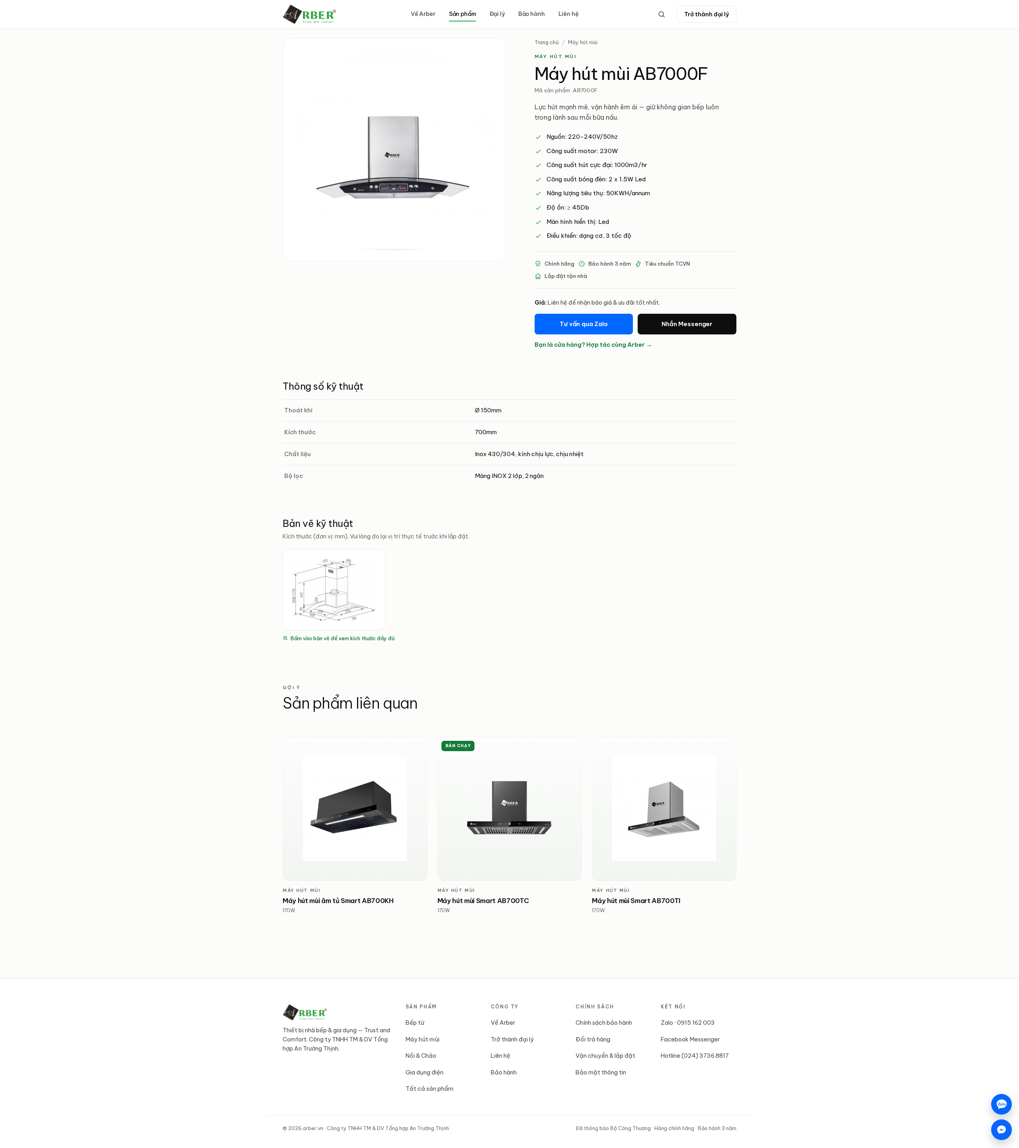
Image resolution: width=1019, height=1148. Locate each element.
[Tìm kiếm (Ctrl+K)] (662, 14)
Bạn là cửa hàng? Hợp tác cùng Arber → (593, 344)
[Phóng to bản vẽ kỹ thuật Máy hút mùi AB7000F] (334, 589)
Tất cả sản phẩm (429, 1088)
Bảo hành (531, 13)
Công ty (505, 1007)
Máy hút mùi (582, 42)
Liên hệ (568, 13)
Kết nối (673, 1007)
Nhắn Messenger (687, 324)
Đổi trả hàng (593, 1039)
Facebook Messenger (690, 1039)
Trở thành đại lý (706, 14)
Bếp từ (415, 1022)
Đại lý (497, 13)
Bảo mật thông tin (601, 1072)
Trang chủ (547, 42)
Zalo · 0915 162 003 (688, 1022)
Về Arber (423, 13)
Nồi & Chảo (421, 1055)
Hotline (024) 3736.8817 (695, 1055)
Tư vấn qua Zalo (584, 324)
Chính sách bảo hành (604, 1022)
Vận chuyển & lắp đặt (605, 1055)
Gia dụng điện (424, 1072)
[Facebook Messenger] (1001, 1129)
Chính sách (595, 1007)
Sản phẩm (462, 13)
